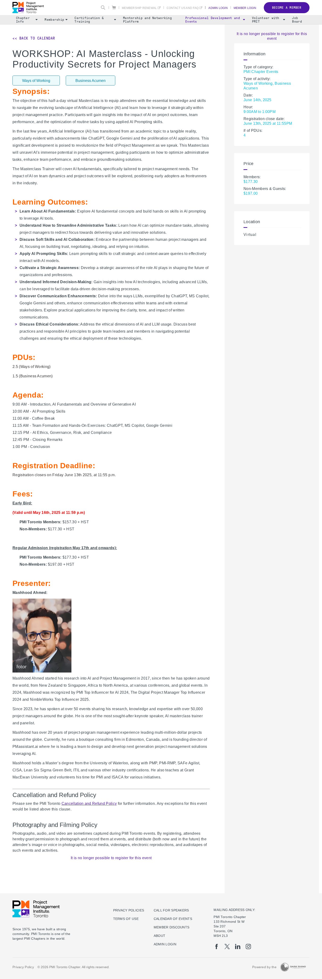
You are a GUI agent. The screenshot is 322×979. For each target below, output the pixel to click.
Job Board (297, 19)
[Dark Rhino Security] (293, 967)
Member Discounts (171, 927)
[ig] (248, 946)
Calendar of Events (173, 919)
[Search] (103, 7)
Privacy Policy (23, 967)
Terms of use (126, 919)
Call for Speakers (171, 910)
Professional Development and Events (212, 19)
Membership (54, 19)
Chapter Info (23, 19)
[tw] (227, 946)
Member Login (245, 7)
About (159, 936)
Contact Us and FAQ (182, 7)
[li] (238, 946)
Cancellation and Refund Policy (89, 804)
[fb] (216, 946)
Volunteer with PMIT (265, 19)
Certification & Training (89, 19)
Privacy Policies (128, 910)
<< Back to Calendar (33, 38)
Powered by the (264, 967)
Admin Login (218, 7)
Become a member (286, 7)
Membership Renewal (139, 7)
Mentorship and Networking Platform (147, 19)
